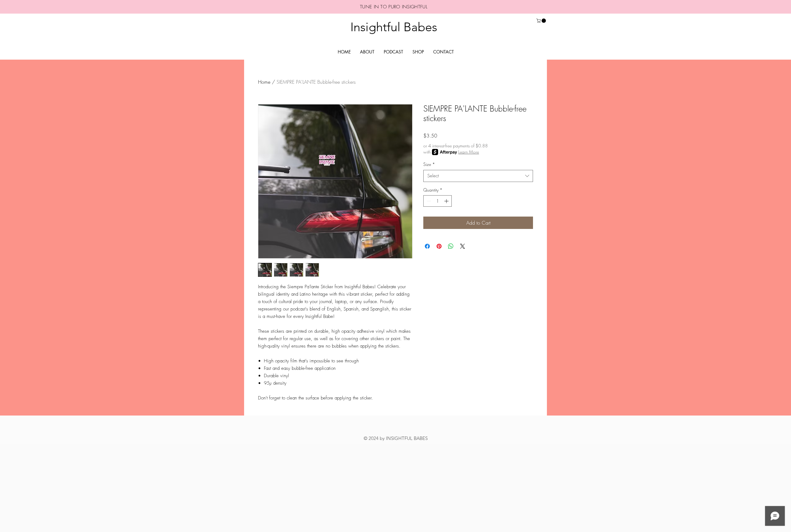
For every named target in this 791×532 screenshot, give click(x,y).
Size (429, 164)
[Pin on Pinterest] (439, 246)
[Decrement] (428, 201)
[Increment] (447, 201)
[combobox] (478, 176)
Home (264, 81)
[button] (541, 21)
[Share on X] (462, 246)
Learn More (468, 152)
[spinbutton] (437, 201)
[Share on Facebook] (427, 246)
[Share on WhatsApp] (451, 246)
